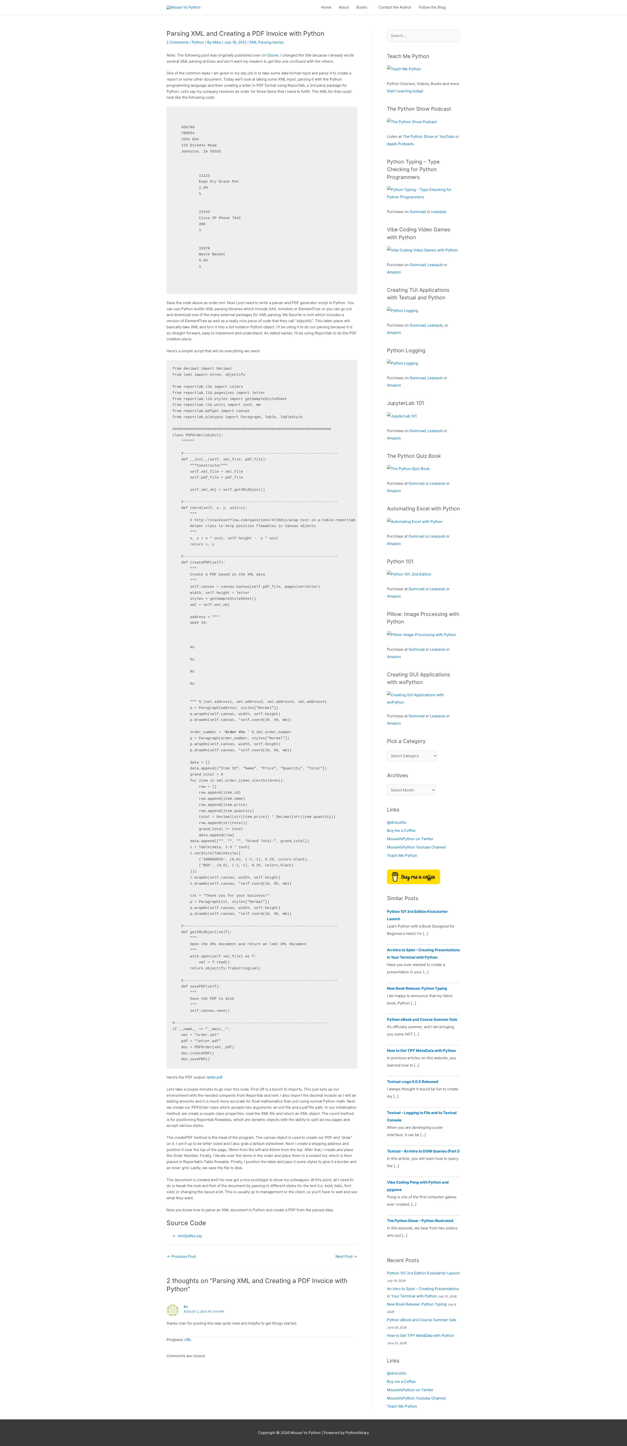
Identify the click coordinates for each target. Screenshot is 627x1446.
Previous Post (181, 1256)
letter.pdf (214, 1077)
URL (188, 1339)
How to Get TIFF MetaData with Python (421, 1050)
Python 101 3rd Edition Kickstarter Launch (423, 1273)
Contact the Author (395, 7)
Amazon (394, 272)
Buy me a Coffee (401, 830)
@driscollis (396, 822)
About (344, 7)
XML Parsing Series (267, 42)
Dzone (272, 55)
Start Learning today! (405, 91)
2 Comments (178, 42)
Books (361, 7)
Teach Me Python (402, 855)
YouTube (446, 136)
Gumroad (418, 211)
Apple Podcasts (400, 143)
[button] (455, 7)
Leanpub (438, 211)
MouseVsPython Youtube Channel (416, 847)
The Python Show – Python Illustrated (420, 1220)
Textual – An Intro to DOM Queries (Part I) (423, 1151)
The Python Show (418, 136)
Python (198, 42)
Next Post (346, 1256)
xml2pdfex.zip (190, 1236)
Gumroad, (418, 325)
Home (326, 7)
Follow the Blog (432, 7)
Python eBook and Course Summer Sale (422, 1019)
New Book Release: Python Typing (417, 988)
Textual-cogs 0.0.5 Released (412, 1081)
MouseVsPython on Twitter (410, 838)
